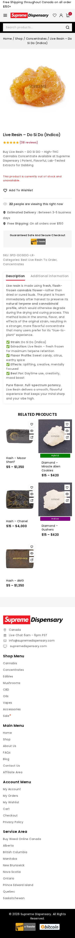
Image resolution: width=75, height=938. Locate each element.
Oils (5, 696)
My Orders (10, 796)
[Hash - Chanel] (20, 499)
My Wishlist (11, 802)
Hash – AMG (15, 581)
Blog (6, 759)
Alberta (8, 846)
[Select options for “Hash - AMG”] (32, 560)
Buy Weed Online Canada (22, 839)
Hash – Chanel (17, 521)
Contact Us (11, 766)
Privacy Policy (13, 822)
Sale (6, 716)
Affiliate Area (12, 772)
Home (7, 733)
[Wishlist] (54, 15)
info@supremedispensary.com (32, 641)
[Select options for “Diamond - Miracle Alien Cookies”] (67, 437)
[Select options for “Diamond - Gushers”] (67, 500)
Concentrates (13, 264)
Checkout (10, 815)
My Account (12, 789)
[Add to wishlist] (32, 424)
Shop (6, 739)
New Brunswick (14, 865)
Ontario (8, 878)
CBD (6, 690)
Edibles (8, 676)
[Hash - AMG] (20, 559)
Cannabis (10, 663)
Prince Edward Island (18, 885)
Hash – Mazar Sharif (16, 460)
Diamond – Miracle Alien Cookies (51, 466)
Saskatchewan (14, 898)
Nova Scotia (12, 872)
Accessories (12, 709)
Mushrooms (11, 683)
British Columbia (15, 852)
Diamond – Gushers (50, 528)
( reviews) (29, 142)
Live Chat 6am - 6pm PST (28, 635)
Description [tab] (15, 276)
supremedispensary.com (28, 646)
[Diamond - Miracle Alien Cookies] (55, 436)
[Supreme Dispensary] (31, 15)
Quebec (9, 892)
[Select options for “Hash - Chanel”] (32, 500)
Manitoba (10, 859)
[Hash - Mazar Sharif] (20, 436)
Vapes (7, 703)
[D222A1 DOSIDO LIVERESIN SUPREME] (37, 86)
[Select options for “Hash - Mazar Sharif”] (32, 437)
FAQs (6, 753)
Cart (6, 809)
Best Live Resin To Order (39, 260)
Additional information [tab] (50, 276)
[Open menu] (5, 15)
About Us (9, 746)
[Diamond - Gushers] (55, 499)
